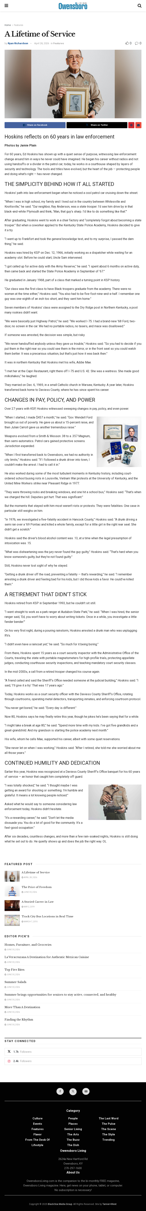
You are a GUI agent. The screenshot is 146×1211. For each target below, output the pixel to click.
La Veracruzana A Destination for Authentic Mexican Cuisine (47, 957)
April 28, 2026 (41, 43)
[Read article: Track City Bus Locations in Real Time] (12, 920)
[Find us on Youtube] (86, 1091)
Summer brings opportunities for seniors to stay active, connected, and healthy (60, 994)
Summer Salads (15, 982)
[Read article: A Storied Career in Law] (12, 905)
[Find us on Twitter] (73, 1091)
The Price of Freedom (37, 887)
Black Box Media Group (60, 1204)
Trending (108, 1139)
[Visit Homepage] (73, 6)
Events (37, 1123)
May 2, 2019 (29, 907)
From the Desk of (37, 1139)
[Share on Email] (138, 125)
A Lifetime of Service (36, 872)
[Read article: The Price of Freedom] (12, 890)
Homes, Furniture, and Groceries (28, 944)
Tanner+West (109, 1204)
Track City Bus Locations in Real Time (47, 916)
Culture (38, 1118)
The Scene (108, 1129)
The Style (108, 1134)
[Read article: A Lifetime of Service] (12, 876)
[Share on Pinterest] (131, 125)
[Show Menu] (6, 5)
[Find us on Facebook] (60, 1091)
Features (18, 25)
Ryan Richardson (18, 43)
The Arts (73, 1134)
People (73, 1118)
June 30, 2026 (30, 892)
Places (73, 1123)
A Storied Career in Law (38, 901)
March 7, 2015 (30, 922)
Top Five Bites (15, 969)
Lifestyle (37, 1145)
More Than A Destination (22, 1007)
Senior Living (73, 1129)
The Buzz (73, 1139)
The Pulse (108, 1123)
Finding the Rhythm (19, 1019)
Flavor (37, 1134)
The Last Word (108, 1118)
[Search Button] (139, 5)
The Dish (73, 1145)
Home (8, 25)
